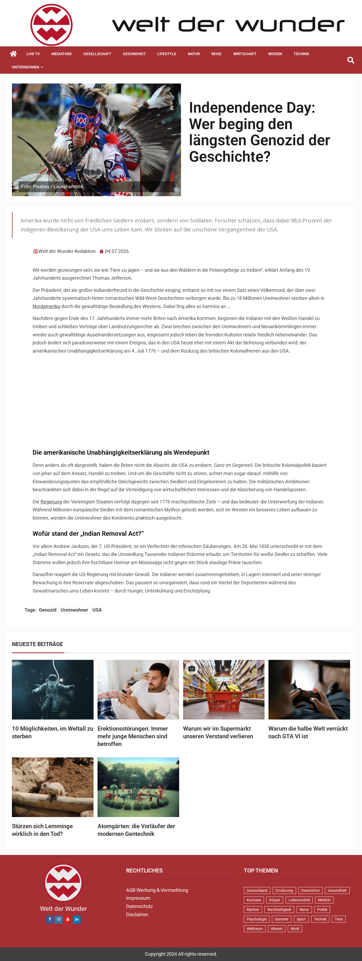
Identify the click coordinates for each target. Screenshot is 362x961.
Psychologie (257, 919)
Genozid (47, 610)
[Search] (350, 60)
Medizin (324, 900)
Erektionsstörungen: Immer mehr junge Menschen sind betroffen (133, 736)
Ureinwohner (74, 610)
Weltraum (255, 929)
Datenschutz (139, 906)
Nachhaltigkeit (279, 909)
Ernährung (284, 890)
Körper (274, 900)
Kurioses (254, 900)
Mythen (253, 909)
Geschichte (310, 890)
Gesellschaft (97, 54)
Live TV (33, 54)
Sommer (282, 919)
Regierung (51, 501)
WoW (295, 929)
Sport (301, 919)
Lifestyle (166, 54)
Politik (322, 909)
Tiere (339, 919)
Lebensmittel (299, 900)
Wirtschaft (245, 54)
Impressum (138, 898)
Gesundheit (134, 54)
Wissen (275, 54)
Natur (194, 54)
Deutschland (257, 890)
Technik (301, 54)
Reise (216, 54)
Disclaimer (137, 914)
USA (97, 610)
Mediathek (61, 54)
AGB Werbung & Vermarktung (157, 890)
